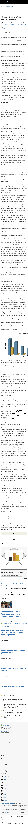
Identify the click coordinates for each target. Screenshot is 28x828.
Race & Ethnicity (5, 745)
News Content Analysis (20, 583)
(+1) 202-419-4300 (5, 731)
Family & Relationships (6, 756)
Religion (3, 748)
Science (3, 762)
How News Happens (6, 13)
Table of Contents (6, 32)
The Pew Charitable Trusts (11, 812)
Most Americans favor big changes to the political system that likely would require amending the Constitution (14, 705)
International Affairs (6, 739)
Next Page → (14, 541)
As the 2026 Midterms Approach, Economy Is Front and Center (12, 700)
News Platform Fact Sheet (12, 686)
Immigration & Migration (7, 742)
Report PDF (6, 543)
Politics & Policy (5, 736)
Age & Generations (5, 751)
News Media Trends (5, 585)
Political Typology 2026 (9, 695)
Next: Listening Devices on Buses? (14, 533)
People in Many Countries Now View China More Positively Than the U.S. (13, 711)
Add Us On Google (10, 28)
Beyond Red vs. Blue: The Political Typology (12, 716)
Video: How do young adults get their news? (13, 651)
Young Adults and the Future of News (13, 669)
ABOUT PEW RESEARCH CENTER (7, 803)
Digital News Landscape (5, 583)
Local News (13, 583)
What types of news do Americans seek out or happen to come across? (11, 613)
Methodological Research (7, 771)
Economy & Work (5, 759)
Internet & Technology (6, 765)
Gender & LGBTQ (5, 754)
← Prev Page (14, 537)
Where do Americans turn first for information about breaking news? (12, 632)
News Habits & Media (6, 768)
